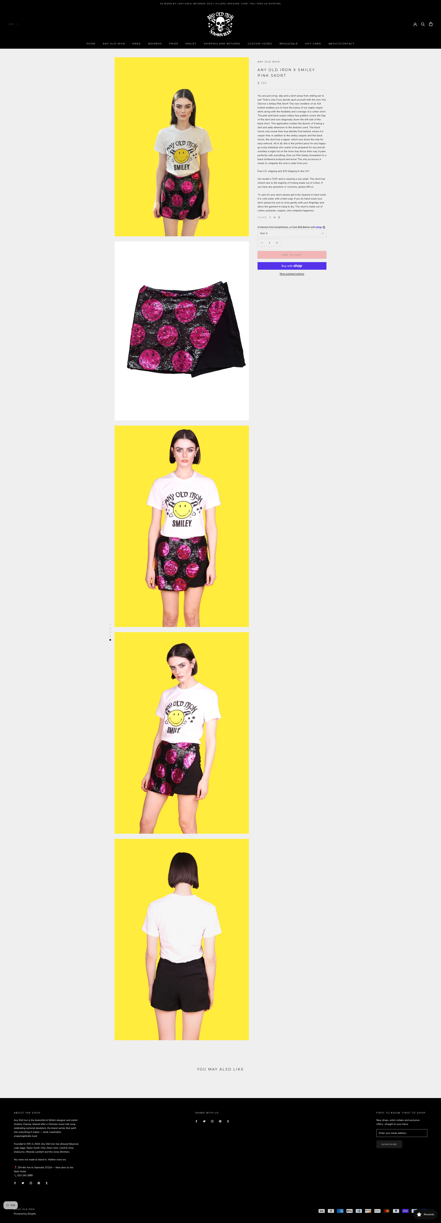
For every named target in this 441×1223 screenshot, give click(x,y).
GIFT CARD (313, 43)
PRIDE (173, 43)
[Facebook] (270, 217)
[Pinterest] (279, 217)
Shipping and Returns (222, 43)
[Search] (423, 24)
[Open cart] (430, 24)
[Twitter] (275, 217)
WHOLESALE (288, 43)
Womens (155, 43)
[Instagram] (31, 1183)
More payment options (292, 273)
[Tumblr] (46, 1183)
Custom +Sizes (260, 43)
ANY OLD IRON (269, 61)
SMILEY (191, 43)
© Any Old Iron (24, 1209)
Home (91, 43)
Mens (136, 43)
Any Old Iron (114, 43)
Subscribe (389, 1144)
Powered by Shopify (25, 1213)
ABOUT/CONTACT (342, 43)
